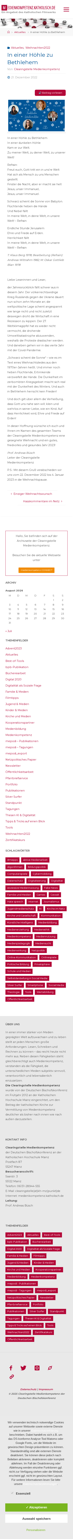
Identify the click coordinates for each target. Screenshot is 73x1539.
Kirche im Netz (56, 908)
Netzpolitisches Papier (20, 759)
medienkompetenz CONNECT (36, 570)
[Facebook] (11, 1368)
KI (40, 908)
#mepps (12, 859)
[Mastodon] (50, 1368)
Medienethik (42, 929)
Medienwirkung (16, 950)
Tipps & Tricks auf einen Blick (25, 821)
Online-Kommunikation (21, 957)
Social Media (56, 985)
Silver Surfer (13, 796)
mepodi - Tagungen (19, 1290)
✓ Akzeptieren (36, 1507)
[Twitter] (23, 1368)
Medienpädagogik (18, 943)
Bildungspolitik (37, 866)
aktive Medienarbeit (35, 859)
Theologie (13, 992)
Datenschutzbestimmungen (40, 1483)
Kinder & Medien (16, 710)
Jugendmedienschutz (20, 908)
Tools (9, 827)
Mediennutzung (45, 936)
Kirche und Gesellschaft (21, 915)
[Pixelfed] (11, 1376)
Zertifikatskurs (15, 840)
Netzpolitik (38, 950)
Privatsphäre (42, 964)
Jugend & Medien (17, 704)
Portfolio (11, 784)
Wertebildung (45, 992)
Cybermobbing (42, 873)
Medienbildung (15, 729)
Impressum (46, 1389)
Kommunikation (51, 915)
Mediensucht (43, 943)
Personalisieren (35, 1530)
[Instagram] (37, 1368)
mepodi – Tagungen (19, 747)
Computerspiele (17, 873)
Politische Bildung (18, 964)
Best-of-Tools (14, 661)
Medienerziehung (18, 929)
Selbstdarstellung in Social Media (27, 978)
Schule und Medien (19, 971)
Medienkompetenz (18, 735)
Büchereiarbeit (15, 673)
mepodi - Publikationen (21, 1283)
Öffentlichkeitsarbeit (19, 772)
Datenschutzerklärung (44, 1430)
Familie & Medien (17, 691)
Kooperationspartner (19, 722)
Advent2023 (13, 648)
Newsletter (13, 765)
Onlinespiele (49, 957)
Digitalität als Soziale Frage (23, 685)
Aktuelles (19, 32)
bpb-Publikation (16, 667)
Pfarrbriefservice (16, 778)
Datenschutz (15, 880)
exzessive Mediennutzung (23, 887)
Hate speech (15, 901)
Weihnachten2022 (37, 47)
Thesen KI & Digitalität (20, 815)
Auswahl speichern (36, 1518)
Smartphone (35, 985)
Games (40, 894)
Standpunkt (13, 803)
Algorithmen (14, 866)
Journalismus (51, 901)
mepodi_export (16, 753)
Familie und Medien (19, 894)
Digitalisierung (37, 880)
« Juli (8, 631)
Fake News (51, 887)
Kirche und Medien (18, 716)
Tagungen (12, 809)
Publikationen (15, 790)
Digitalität (57, 880)
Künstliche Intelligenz (20, 922)
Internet (33, 901)
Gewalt (55, 894)
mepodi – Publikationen (21, 741)
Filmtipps (12, 698)
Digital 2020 (13, 679)
